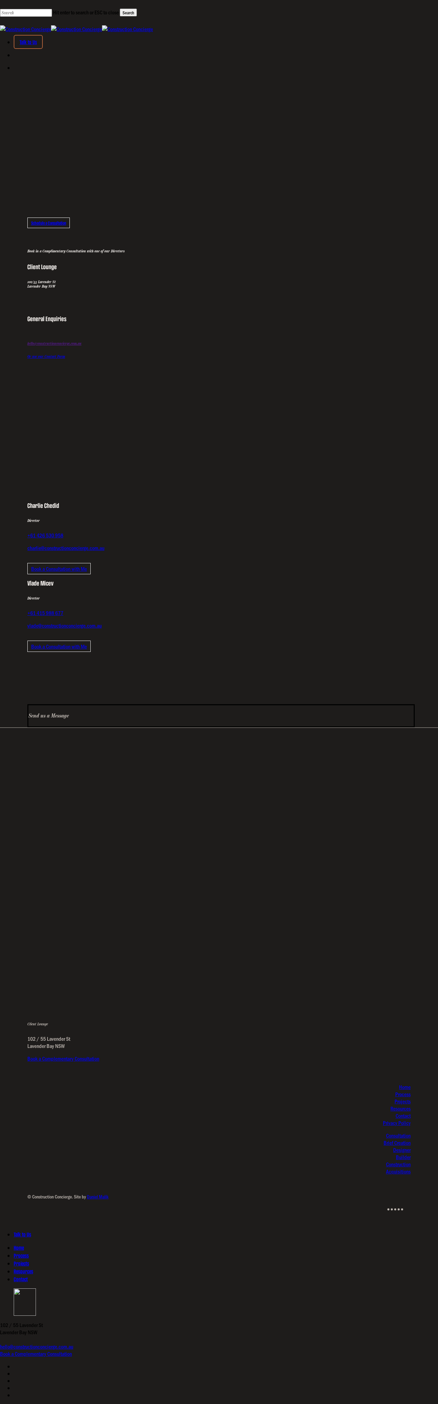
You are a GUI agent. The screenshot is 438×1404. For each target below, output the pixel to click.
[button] (48, 223)
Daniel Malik (97, 1196)
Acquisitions (398, 1171)
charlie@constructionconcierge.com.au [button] (65, 547)
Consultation (398, 1135)
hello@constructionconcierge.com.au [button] (54, 343)
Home (405, 1086)
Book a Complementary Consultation (63, 1058)
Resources (400, 1108)
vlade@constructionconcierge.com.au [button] (64, 625)
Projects (403, 1101)
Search (128, 12)
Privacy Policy (397, 1122)
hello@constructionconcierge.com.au (36, 1346)
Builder (403, 1156)
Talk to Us (22, 1234)
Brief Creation (397, 1142)
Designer (402, 1149)
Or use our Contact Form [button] (46, 356)
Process (403, 1094)
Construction (398, 1164)
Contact (403, 1115)
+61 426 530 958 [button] (45, 535)
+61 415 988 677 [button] (45, 612)
